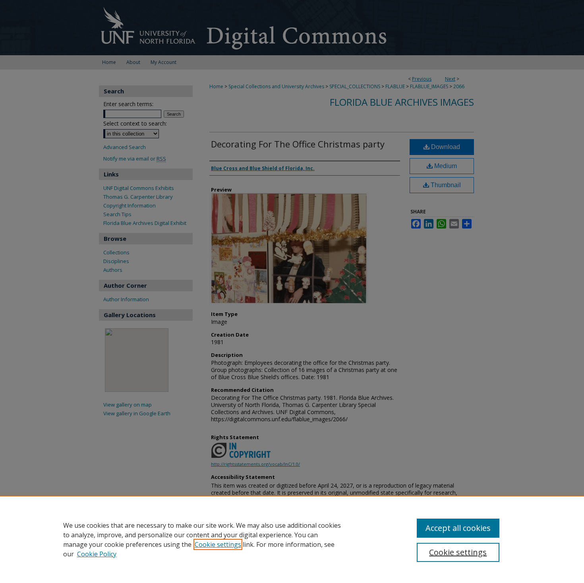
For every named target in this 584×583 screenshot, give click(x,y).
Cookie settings (218, 544)
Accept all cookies (458, 528)
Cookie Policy (96, 554)
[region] (292, 539)
